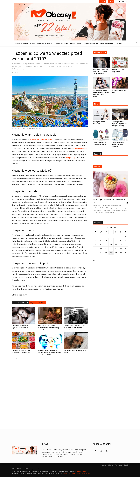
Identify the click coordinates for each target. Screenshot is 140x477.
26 (106, 253)
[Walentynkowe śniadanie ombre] (110, 184)
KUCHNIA (64, 43)
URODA (32, 43)
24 (95, 253)
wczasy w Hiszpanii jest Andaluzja (41, 139)
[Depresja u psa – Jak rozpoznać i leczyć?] (76, 340)
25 (101, 253)
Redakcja (103, 465)
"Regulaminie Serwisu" (69, 473)
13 (111, 244)
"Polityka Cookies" (81, 471)
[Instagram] (123, 1)
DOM (102, 43)
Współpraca (118, 465)
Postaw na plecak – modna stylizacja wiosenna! (118, 144)
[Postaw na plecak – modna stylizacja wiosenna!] (120, 134)
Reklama (110, 465)
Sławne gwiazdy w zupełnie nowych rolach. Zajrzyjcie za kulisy (120, 123)
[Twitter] (126, 1)
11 (101, 244)
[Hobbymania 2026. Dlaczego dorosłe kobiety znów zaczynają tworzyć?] (50, 315)
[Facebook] (119, 1)
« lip (94, 260)
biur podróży (70, 158)
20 (111, 249)
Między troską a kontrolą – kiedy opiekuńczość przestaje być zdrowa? (74, 328)
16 (126, 244)
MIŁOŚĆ (57, 43)
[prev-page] (13, 358)
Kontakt (126, 465)
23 (126, 249)
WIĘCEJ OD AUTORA (37, 303)
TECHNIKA (118, 43)
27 (111, 253)
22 (121, 249)
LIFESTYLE (48, 43)
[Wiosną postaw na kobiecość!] (101, 114)
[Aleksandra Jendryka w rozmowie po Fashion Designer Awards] (101, 62)
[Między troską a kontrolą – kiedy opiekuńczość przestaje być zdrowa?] (76, 315)
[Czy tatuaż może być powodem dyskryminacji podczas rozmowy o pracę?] (101, 83)
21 (116, 249)
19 (106, 249)
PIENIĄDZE (109, 43)
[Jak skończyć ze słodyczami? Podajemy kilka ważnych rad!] (23, 340)
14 (116, 244)
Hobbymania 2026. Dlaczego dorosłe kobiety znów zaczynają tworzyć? (48, 328)
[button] (137, 43)
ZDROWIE (40, 43)
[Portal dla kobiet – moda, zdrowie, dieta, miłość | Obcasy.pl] (70, 21)
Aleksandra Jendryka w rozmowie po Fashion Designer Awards (100, 72)
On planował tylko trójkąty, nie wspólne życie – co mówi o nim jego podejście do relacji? (49, 353)
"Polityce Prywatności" (83, 473)
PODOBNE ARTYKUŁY (20, 303)
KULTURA (79, 43)
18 (101, 249)
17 (95, 249)
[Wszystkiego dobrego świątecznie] (120, 62)
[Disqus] (50, 394)
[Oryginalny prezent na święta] (120, 83)
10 (95, 244)
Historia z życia (21, 43)
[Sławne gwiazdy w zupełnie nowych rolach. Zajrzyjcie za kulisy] (120, 114)
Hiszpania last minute (79, 148)
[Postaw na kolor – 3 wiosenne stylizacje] (101, 134)
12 (106, 244)
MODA (72, 43)
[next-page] (16, 358)
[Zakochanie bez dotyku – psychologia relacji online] (23, 315)
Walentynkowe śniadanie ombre (109, 199)
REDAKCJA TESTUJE (91, 43)
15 (121, 244)
